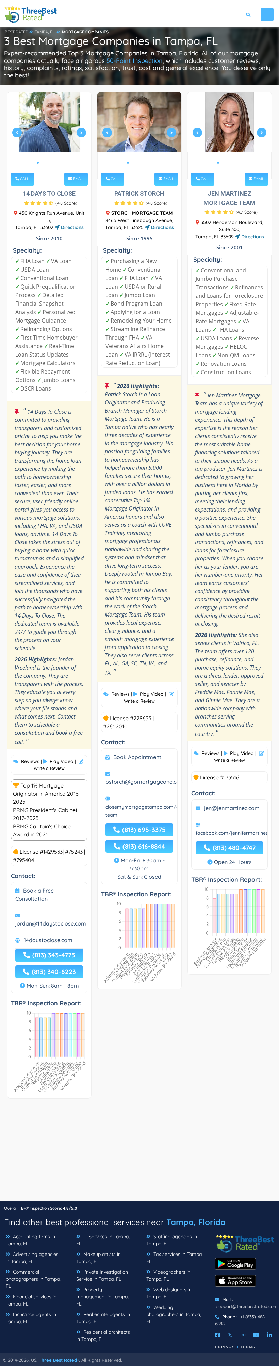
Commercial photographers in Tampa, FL (33, 1279)
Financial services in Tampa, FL (31, 1300)
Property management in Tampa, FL (102, 1296)
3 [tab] (49, 163)
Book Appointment (137, 757)
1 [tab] (38, 163)
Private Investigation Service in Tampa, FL (102, 1275)
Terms (248, 1347)
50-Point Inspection (134, 61)
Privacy (225, 1347)
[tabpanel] (49, 135)
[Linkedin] (269, 1335)
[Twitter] (230, 1335)
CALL (24, 178)
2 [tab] (43, 163)
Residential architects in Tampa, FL (103, 1335)
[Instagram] (243, 1335)
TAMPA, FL (45, 31)
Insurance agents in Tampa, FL (31, 1318)
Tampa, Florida (196, 1222)
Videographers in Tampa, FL (168, 1275)
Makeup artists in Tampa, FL (98, 1257)
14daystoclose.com (48, 940)
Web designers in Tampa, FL (169, 1293)
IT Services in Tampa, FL (103, 1240)
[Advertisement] (139, 1152)
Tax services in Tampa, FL (174, 1257)
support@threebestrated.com (247, 1306)
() (66, 203)
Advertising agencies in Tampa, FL (32, 1257)
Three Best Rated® (59, 1360)
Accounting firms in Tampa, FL (30, 1240)
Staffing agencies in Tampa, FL (171, 1240)
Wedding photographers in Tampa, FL (173, 1314)
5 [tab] (60, 163)
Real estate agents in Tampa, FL (103, 1318)
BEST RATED (17, 31)
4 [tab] (54, 163)
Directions (72, 227)
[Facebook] (217, 1335)
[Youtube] (256, 1335)
